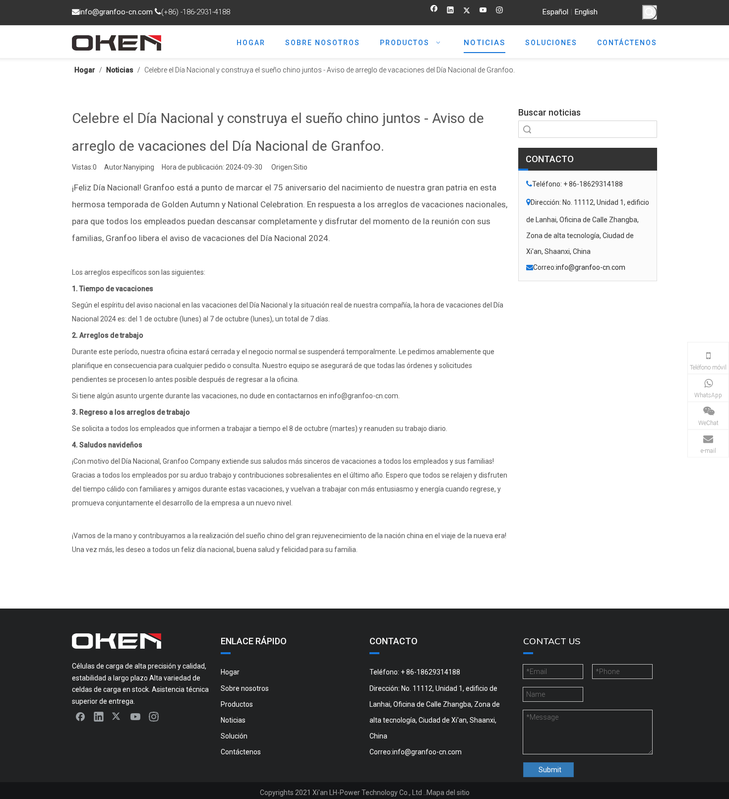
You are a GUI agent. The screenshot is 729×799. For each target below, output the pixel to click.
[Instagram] (499, 11)
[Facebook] (434, 11)
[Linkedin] (450, 11)
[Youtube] (483, 11)
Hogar (230, 672)
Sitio (300, 167)
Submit (550, 770)
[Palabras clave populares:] (649, 12)
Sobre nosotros (245, 688)
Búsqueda (527, 129)
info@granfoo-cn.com (116, 11)
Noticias (233, 720)
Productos (237, 704)
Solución (234, 736)
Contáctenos (241, 752)
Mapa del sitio (448, 793)
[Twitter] (467, 11)
